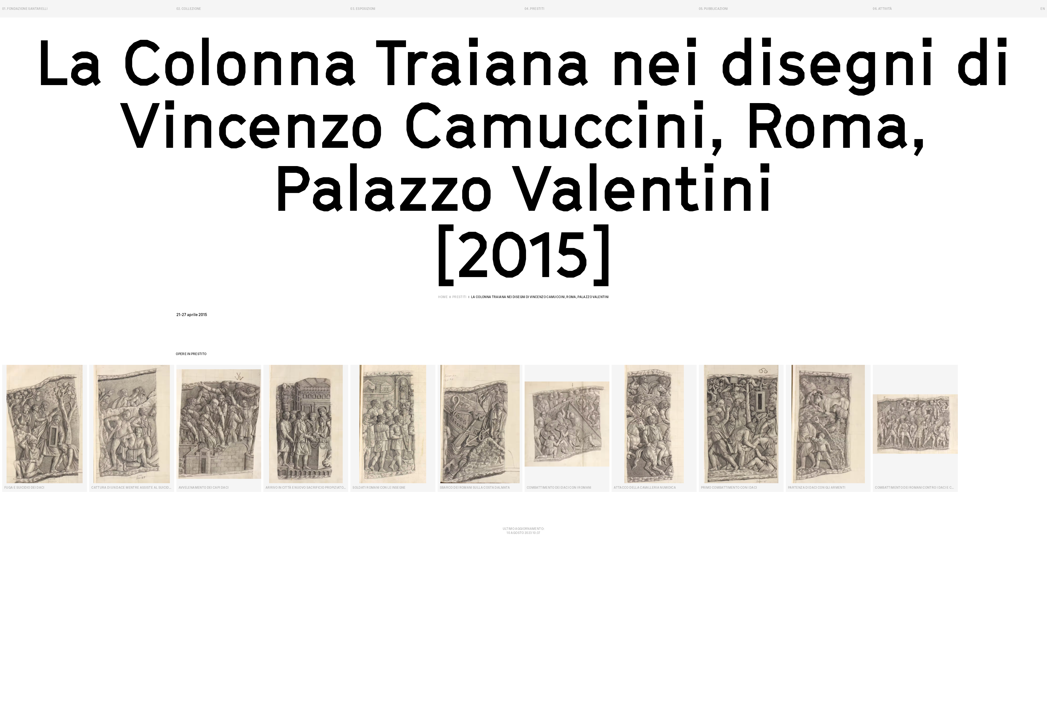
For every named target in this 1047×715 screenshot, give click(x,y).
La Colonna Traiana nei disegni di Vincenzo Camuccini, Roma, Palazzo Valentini (540, 297)
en (1042, 8)
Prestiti (459, 297)
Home (442, 297)
